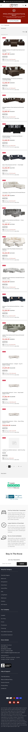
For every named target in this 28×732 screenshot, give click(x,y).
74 (18, 466)
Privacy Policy (4, 685)
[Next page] (21, 466)
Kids (2, 591)
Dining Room (4, 582)
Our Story (3, 618)
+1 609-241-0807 (9, 650)
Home (2, 25)
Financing (3, 628)
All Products (4, 604)
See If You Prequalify (14, 20)
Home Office (4, 588)
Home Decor (4, 585)
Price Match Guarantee (6, 631)
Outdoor (3, 601)
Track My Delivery (5, 676)
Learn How (16, 61)
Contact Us (3, 688)
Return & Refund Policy (6, 679)
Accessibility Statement (7, 635)
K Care (2, 622)
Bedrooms (3, 578)
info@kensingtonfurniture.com (12, 652)
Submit (22, 564)
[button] (23, 5)
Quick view (5, 56)
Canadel (3, 615)
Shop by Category (5, 575)
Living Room (4, 595)
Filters (23, 32)
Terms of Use (18, 708)
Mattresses (3, 598)
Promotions (4, 625)
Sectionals (6, 25)
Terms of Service (5, 682)
